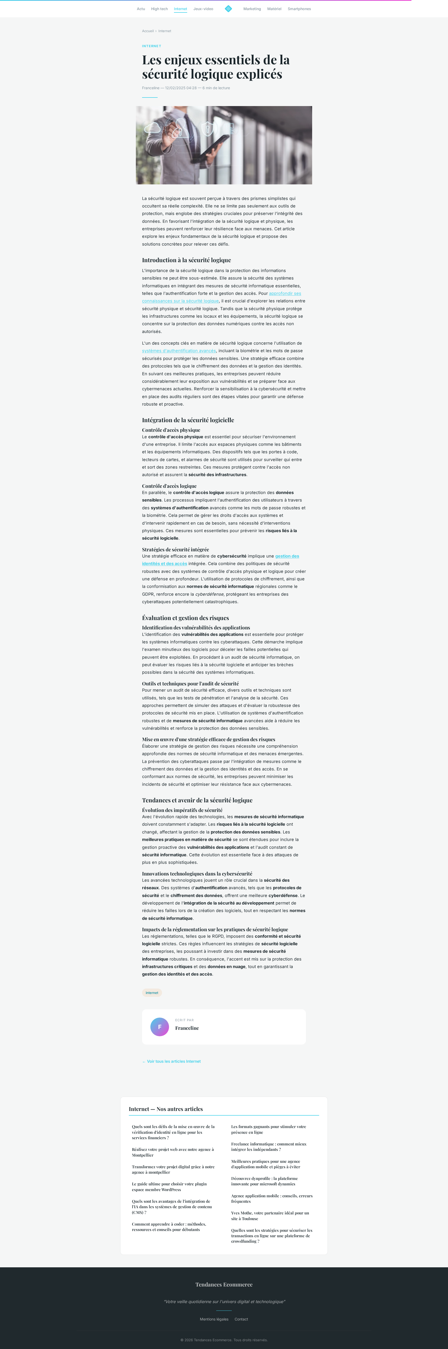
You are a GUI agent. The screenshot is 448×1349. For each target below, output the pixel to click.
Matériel (274, 8)
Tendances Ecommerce (224, 1284)
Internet (180, 8)
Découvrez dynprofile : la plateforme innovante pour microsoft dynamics (264, 1181)
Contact (241, 1319)
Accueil (148, 31)
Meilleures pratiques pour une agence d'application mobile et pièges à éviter (265, 1164)
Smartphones (299, 8)
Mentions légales (214, 1319)
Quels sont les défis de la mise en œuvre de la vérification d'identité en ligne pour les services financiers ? (173, 1132)
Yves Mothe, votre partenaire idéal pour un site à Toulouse (270, 1215)
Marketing (252, 8)
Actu (141, 8)
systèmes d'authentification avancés (179, 350)
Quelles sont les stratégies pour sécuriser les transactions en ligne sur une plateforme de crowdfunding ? (271, 1236)
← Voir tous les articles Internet (171, 1061)
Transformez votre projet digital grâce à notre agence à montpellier (173, 1169)
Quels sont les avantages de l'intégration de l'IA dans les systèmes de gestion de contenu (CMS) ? (172, 1207)
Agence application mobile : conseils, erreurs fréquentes (272, 1198)
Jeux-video (203, 8)
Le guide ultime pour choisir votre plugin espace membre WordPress (169, 1186)
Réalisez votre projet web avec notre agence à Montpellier (173, 1152)
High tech (159, 8)
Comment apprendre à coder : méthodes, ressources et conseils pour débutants (169, 1226)
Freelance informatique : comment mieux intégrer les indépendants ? (268, 1146)
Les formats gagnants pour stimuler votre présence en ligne (268, 1129)
